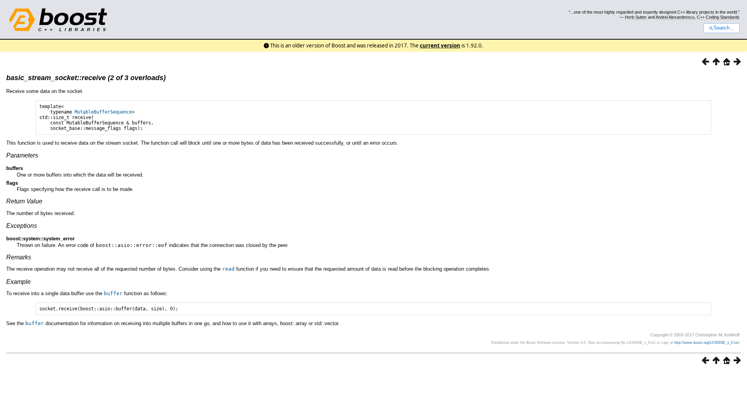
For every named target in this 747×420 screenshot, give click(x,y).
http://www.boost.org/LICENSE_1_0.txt (706, 343)
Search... (724, 28)
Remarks (18, 257)
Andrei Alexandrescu (675, 17)
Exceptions (21, 225)
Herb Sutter (636, 17)
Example (18, 281)
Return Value (24, 201)
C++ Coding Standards (718, 17)
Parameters (22, 155)
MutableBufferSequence (103, 112)
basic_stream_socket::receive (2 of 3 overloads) (86, 78)
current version (440, 45)
